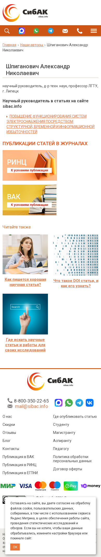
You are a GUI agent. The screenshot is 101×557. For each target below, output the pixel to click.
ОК (15, 547)
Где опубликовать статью (75, 416)
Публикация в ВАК (18, 457)
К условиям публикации (29, 170)
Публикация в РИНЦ (20, 465)
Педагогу (61, 449)
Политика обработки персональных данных (72, 459)
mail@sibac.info (31, 406)
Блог (7, 441)
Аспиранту (62, 441)
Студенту (61, 424)
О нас (7, 416)
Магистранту (64, 433)
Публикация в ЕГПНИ (20, 473)
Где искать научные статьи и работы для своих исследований (25, 344)
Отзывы (9, 433)
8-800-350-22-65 (31, 401)
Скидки (9, 424)
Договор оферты (67, 469)
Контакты (11, 449)
